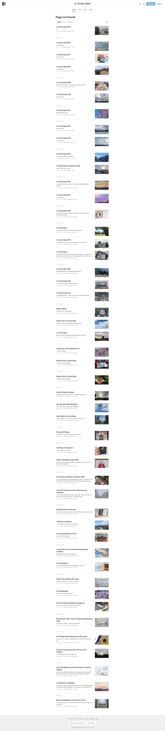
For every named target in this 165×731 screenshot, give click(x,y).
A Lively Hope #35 (63, 281)
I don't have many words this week (66, 283)
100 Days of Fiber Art (64, 448)
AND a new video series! (63, 168)
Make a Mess (61, 309)
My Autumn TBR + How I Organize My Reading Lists (74, 620)
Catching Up (60, 197)
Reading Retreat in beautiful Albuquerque (68, 271)
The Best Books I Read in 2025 (68, 166)
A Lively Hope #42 (63, 182)
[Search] (140, 4)
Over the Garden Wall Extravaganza (70, 603)
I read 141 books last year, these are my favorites (71, 491)
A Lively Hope (61, 228)
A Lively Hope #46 (63, 126)
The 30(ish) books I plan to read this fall (68, 623)
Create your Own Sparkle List (67, 349)
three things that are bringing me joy (67, 581)
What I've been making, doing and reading (69, 323)
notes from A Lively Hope (63, 311)
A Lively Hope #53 (63, 27)
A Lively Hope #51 (63, 55)
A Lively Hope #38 (63, 240)
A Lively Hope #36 (63, 269)
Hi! (57, 29)
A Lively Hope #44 (63, 154)
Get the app (90, 723)
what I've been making (65, 392)
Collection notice (94, 719)
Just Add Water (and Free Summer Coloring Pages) (73, 668)
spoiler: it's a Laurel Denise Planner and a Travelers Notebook (74, 512)
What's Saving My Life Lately (67, 579)
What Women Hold (62, 112)
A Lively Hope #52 (63, 43)
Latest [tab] (59, 22)
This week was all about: (63, 363)
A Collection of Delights (65, 683)
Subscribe (151, 4)
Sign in (159, 4)
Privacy (82, 719)
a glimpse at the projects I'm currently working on (71, 394)
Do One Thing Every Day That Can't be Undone (71, 651)
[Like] (57, 276)
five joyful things (63, 432)
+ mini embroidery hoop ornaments (67, 524)
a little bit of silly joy (64, 522)
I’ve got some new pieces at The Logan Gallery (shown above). (72, 185)
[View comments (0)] (69, 34)
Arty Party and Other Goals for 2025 (70, 477)
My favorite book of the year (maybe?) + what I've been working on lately (72, 214)
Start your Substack (78, 723)
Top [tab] (64, 22)
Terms (86, 719)
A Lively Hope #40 (63, 211)
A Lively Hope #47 (63, 110)
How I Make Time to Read (66, 416)
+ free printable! (61, 351)
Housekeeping (62, 591)
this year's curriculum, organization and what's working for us (73, 639)
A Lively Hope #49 (63, 82)
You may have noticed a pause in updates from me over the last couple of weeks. (74, 463)
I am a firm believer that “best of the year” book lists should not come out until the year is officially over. (74, 495)
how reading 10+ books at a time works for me (70, 418)
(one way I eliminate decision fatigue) (67, 406)
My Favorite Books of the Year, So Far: (71, 700)
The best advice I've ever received (66, 654)
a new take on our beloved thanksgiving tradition (72, 550)
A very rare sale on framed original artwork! (69, 230)
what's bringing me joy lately (67, 460)
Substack (74, 727)
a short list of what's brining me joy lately (68, 434)
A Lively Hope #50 (63, 67)
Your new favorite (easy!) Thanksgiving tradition (70, 565)
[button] (74, 10)
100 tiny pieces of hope (63, 450)
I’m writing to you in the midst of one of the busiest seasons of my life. (74, 703)
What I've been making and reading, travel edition (71, 335)
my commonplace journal (66, 534)
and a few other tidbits (63, 536)
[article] (82, 30)
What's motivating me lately (64, 156)
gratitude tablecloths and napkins (66, 554)
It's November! (62, 563)
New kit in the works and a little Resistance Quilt (70, 85)
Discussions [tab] (69, 22)
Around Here (60, 45)
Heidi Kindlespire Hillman (67, 31)
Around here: (60, 128)
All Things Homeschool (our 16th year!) (71, 636)
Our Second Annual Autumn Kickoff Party (68, 605)
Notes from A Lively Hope (66, 321)
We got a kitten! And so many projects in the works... (72, 242)
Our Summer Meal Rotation (67, 404)
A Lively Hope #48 (63, 94)
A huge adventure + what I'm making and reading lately (72, 295)
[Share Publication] (144, 4)
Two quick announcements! (64, 593)
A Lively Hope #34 (63, 293)
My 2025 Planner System (66, 510)
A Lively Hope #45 (63, 138)
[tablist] (65, 22)
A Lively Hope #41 (63, 195)
